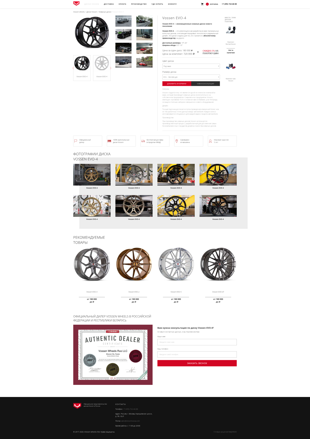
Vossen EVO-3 (91, 292)
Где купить (157, 4)
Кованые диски (105, 12)
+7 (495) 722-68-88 (130, 409)
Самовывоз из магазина (185, 141)
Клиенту (172, 4)
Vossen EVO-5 (176, 292)
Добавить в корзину (176, 83)
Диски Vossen (91, 4)
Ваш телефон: (162, 349)
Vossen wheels (79, 12)
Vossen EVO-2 (133, 292)
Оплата (122, 4)
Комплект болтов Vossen (231, 43)
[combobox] (191, 66)
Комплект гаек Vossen (231, 80)
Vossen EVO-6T (218, 292)
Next (110, 68)
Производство (139, 4)
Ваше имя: (161, 336)
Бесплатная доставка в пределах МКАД (155, 141)
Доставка (109, 4)
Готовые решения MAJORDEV (225, 432)
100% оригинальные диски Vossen (121, 141)
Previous (74, 68)
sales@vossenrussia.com (130, 421)
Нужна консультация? (205, 84)
